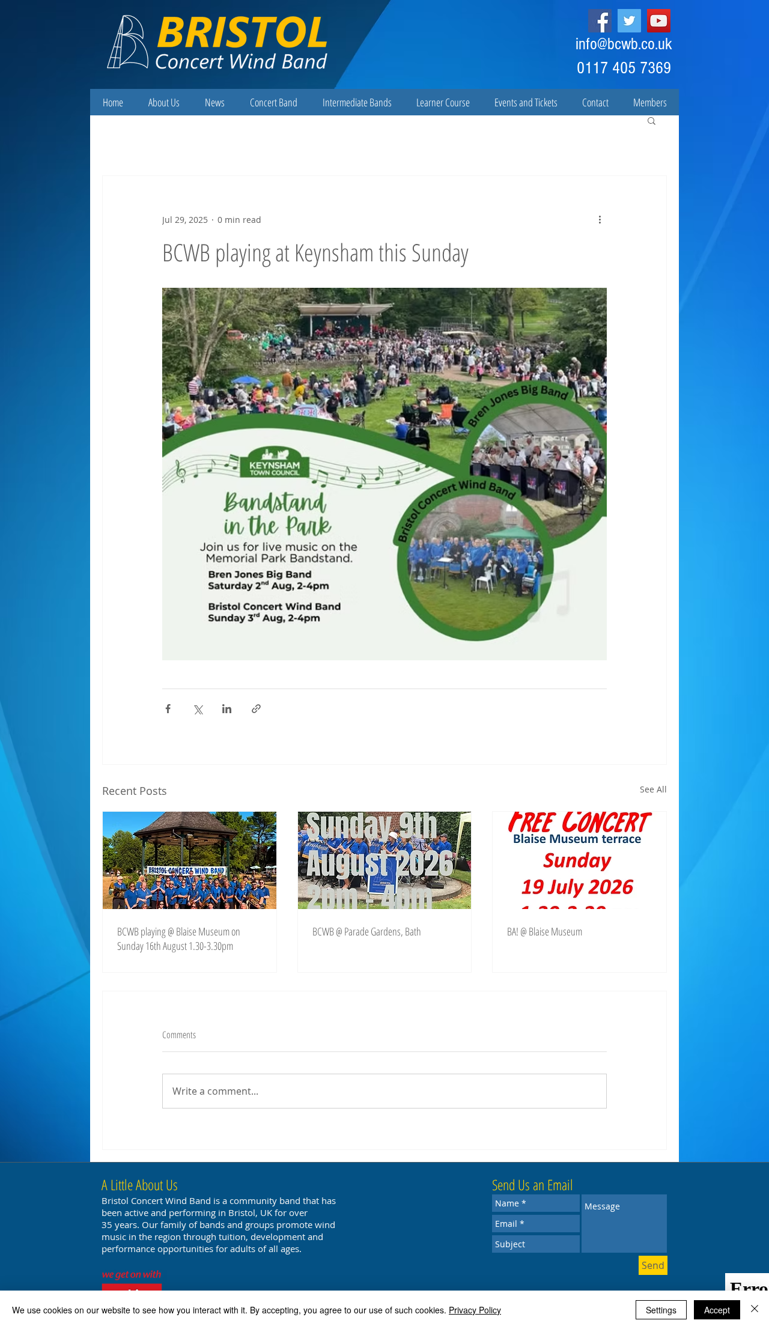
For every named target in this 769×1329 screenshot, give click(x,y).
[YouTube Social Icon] (658, 20)
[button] (651, 120)
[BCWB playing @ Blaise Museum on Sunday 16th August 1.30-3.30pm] (189, 860)
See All (653, 789)
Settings (661, 1310)
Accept (717, 1310)
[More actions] (599, 219)
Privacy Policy (475, 1310)
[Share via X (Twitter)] (197, 708)
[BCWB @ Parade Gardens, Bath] (385, 860)
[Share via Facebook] (168, 708)
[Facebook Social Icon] (600, 20)
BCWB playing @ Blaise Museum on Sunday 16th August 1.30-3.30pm (178, 938)
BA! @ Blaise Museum (544, 931)
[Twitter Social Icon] (629, 20)
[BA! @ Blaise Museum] (579, 860)
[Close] (754, 1309)
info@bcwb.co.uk (624, 44)
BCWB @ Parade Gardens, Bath (366, 931)
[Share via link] (256, 708)
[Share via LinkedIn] (227, 708)
